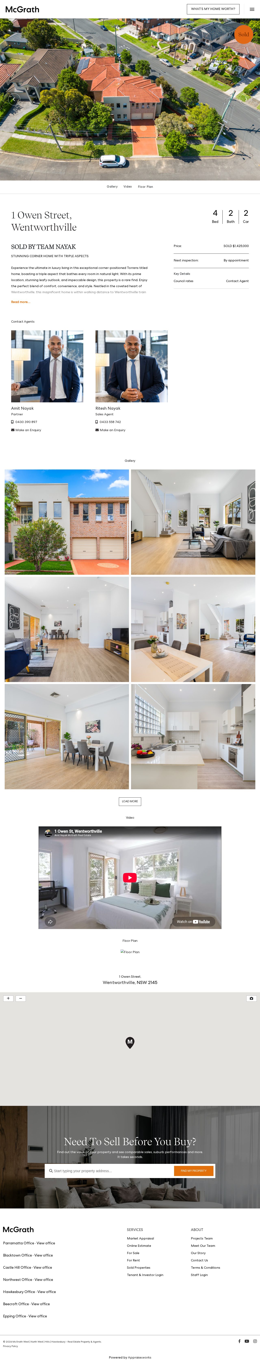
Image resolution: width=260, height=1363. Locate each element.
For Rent (133, 1260)
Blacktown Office (17, 1256)
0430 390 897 (26, 422)
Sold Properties (138, 1268)
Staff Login (199, 1275)
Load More (130, 801)
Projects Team (202, 1239)
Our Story (198, 1253)
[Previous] (14, 99)
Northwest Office (17, 1280)
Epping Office (14, 1316)
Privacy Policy (10, 1346)
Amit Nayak (22, 409)
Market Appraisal (140, 1239)
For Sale (133, 1253)
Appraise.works (139, 1358)
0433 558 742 (110, 422)
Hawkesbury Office (19, 1292)
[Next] (246, 99)
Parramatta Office (18, 1243)
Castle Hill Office (17, 1268)
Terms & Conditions (205, 1268)
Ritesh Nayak (107, 409)
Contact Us (199, 1260)
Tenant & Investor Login (145, 1275)
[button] (252, 9)
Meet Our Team (203, 1246)
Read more (19, 302)
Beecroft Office (16, 1304)
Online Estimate (139, 1246)
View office (46, 1243)
